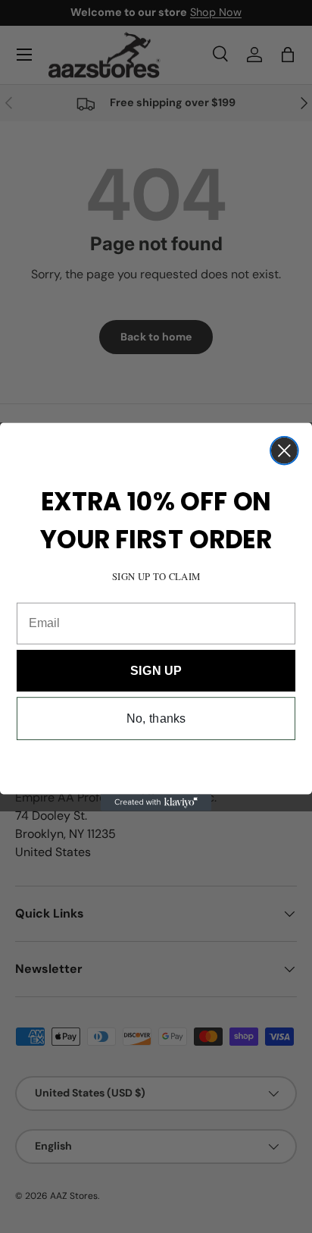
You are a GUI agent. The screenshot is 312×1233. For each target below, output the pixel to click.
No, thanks (156, 718)
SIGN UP (156, 669)
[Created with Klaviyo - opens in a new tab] (156, 802)
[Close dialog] (284, 450)
